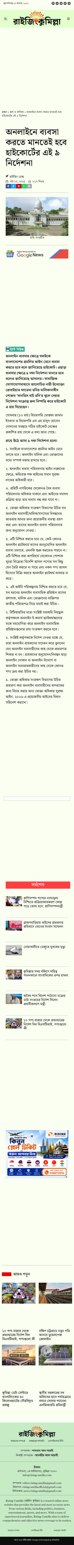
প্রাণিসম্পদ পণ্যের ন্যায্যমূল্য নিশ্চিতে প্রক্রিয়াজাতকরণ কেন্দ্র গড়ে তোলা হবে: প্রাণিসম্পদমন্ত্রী (43, 902)
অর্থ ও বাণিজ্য (17, 112)
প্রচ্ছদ (4, 112)
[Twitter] (57, 3)
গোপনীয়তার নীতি (55, 1441)
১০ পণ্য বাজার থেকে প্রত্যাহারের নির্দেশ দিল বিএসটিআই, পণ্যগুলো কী (45, 1024)
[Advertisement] (37, 66)
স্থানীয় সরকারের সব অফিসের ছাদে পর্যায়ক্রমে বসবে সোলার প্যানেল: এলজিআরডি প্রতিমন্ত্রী (55, 1399)
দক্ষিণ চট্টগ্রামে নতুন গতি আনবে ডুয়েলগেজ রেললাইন (54, 1335)
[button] (8, 186)
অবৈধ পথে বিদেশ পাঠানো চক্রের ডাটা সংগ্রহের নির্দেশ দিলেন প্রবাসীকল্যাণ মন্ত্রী (44, 1000)
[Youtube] (61, 3)
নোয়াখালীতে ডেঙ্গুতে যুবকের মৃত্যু (44, 947)
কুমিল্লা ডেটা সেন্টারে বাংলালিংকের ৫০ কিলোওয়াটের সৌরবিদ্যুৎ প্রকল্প (17, 1399)
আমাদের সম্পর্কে (18, 1441)
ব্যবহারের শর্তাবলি (36, 1441)
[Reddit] (65, 3)
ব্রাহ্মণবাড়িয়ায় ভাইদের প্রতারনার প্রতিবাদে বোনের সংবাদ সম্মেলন (43, 925)
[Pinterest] (69, 3)
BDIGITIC (56, 1540)
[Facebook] (53, 3)
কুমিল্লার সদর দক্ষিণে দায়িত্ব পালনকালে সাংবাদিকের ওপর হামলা (46, 973)
